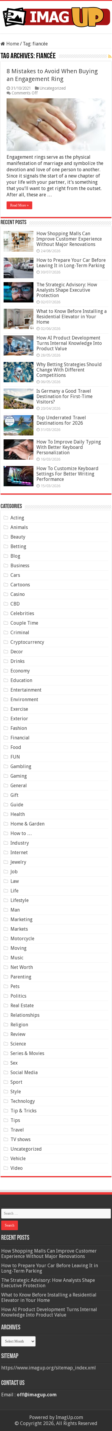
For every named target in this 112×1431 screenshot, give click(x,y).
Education (21, 680)
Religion (19, 1025)
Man (15, 910)
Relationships (24, 1015)
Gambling (20, 766)
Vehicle (18, 1158)
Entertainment (26, 690)
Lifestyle (19, 900)
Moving (18, 948)
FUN (15, 757)
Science (18, 1044)
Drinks (17, 661)
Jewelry (18, 862)
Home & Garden (27, 824)
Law (14, 881)
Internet (19, 852)
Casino (17, 594)
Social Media (24, 1072)
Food (15, 747)
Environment (24, 699)
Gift (14, 795)
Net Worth (21, 967)
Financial (20, 738)
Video (16, 1168)
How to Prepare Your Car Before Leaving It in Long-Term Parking (71, 262)
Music (16, 958)
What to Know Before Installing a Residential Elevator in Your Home (71, 316)
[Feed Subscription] (109, 56)
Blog (15, 556)
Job (14, 872)
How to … (21, 833)
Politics (18, 996)
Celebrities (22, 613)
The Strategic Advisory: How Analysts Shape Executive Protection (66, 290)
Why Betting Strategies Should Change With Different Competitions (69, 370)
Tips (15, 1120)
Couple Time (24, 623)
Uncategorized (53, 88)
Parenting (20, 977)
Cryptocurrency (27, 642)
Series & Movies (27, 1053)
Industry (19, 843)
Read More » (19, 205)
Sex (14, 1063)
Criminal (19, 632)
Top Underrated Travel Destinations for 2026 (61, 420)
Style (15, 1091)
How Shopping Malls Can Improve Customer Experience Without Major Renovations (69, 239)
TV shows (20, 1139)
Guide (16, 805)
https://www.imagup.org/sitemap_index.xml (48, 1368)
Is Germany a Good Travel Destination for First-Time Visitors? (64, 396)
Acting (17, 518)
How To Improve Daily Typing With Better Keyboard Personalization (68, 447)
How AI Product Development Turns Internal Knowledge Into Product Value (69, 343)
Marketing (21, 919)
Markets (19, 929)
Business (19, 565)
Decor (16, 652)
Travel (17, 1130)
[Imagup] (56, 16)
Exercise (19, 709)
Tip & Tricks (23, 1111)
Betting (18, 546)
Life (14, 891)
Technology (22, 1101)
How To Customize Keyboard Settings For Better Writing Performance (67, 474)
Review (17, 1034)
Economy (20, 671)
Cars (15, 575)
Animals (19, 527)
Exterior (19, 718)
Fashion (18, 728)
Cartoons (20, 585)
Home (12, 44)
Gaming (18, 776)
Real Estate (22, 1005)
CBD (15, 604)
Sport (16, 1082)
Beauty (17, 537)
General (18, 785)
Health (17, 814)
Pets (14, 986)
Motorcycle (22, 938)
